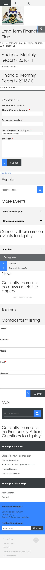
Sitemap (6, 547)
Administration (8, 492)
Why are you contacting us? (17, 130)
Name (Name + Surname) (16, 109)
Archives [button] (7, 249)
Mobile (3, 350)
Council (5, 497)
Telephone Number (12, 120)
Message (7, 138)
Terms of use (8, 539)
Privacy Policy (8, 543)
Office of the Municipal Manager (16, 455)
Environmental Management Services (18, 464)
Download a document (12, 511)
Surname (4, 339)
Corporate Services (10, 460)
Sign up (37, 528)
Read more (6, 172)
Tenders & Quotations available (15, 517)
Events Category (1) (18, 268)
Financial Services (9, 469)
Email (3, 362)
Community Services (11, 473)
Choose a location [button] (13, 221)
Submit (14, 162)
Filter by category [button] (13, 211)
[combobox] (22, 133)
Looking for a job (9, 514)
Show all (12, 263)
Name (3, 328)
